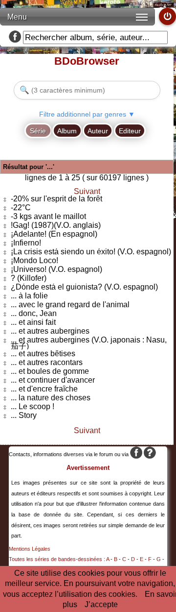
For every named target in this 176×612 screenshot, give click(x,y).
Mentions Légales (29, 549)
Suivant (87, 191)
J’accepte (101, 604)
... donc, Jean (34, 314)
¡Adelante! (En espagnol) (54, 234)
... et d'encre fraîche (44, 389)
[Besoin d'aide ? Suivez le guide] (150, 454)
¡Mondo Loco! (34, 261)
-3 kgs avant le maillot (48, 216)
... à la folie (29, 296)
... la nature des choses (50, 398)
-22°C (21, 208)
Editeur (130, 131)
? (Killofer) (28, 278)
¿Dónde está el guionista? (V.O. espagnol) (84, 287)
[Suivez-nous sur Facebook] (15, 37)
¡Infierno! (26, 243)
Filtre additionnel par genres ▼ (87, 114)
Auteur (98, 131)
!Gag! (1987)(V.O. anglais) (56, 225)
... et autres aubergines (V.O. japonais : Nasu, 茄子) (89, 343)
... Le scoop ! (32, 407)
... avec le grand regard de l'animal (70, 305)
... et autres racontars (47, 363)
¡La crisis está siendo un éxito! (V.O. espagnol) (91, 252)
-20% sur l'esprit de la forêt (56, 199)
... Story (24, 415)
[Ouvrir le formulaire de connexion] (167, 16)
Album (67, 131)
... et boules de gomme (50, 371)
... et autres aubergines (50, 331)
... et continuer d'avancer (53, 380)
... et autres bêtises (43, 354)
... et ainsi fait (33, 322)
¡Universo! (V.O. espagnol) (56, 269)
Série (38, 131)
